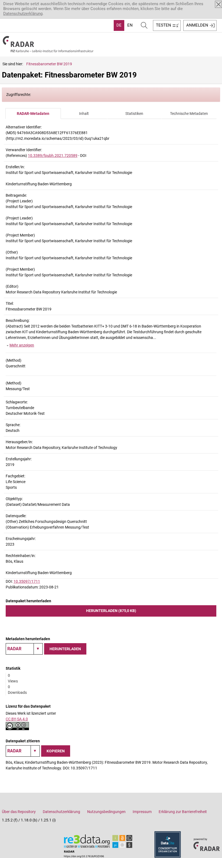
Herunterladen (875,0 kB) (111, 610)
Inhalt (84, 113)
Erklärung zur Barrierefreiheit (183, 812)
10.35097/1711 (27, 581)
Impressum (142, 812)
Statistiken (134, 113)
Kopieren (56, 751)
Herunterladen (65, 649)
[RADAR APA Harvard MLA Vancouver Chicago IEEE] (23, 751)
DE (119, 25)
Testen (163, 25)
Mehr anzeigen (21, 345)
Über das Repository (19, 812)
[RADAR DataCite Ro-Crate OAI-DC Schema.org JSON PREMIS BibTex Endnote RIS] (24, 649)
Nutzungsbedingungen (106, 812)
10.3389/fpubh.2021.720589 (52, 155)
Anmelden (197, 25)
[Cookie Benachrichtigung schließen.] (218, 4)
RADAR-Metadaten (33, 113)
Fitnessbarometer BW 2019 (49, 64)
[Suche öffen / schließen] (144, 25)
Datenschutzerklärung (23, 13)
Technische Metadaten (189, 113)
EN (130, 25)
